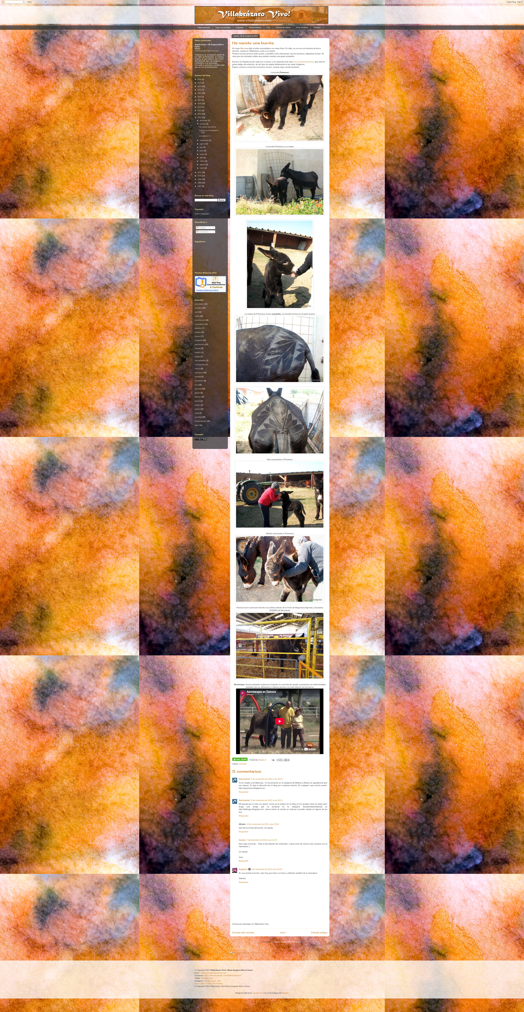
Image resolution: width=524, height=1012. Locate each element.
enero (202, 168)
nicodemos (257, 993)
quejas (197, 409)
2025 (200, 83)
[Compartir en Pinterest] (288, 760)
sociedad (198, 417)
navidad (198, 377)
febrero (203, 165)
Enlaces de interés (283, 27)
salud (197, 413)
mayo (202, 154)
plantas (197, 397)
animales (243, 764)
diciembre (204, 120)
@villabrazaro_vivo (212, 981)
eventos (198, 332)
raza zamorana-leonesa (303, 62)
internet (198, 348)
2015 (200, 107)
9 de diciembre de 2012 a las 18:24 (266, 869)
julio (201, 147)
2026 (200, 79)
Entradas (202, 228)
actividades (199, 304)
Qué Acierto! (244, 779)
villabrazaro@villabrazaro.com (206, 51)
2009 (200, 179)
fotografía (198, 340)
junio (202, 151)
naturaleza (199, 373)
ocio (196, 385)
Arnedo (242, 840)
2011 (200, 172)
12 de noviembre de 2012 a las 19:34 (262, 824)
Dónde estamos (255, 27)
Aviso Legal (199, 983)
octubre (203, 124)
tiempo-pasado (200, 421)
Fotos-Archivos (302, 27)
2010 (200, 176)
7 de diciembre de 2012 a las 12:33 (261, 840)
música (197, 369)
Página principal (203, 27)
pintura (197, 393)
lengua (197, 357)
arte (196, 312)
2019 (200, 97)
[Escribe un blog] (280, 760)
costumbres (199, 324)
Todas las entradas (222, 27)
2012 (200, 117)
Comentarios (203, 232)
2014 (200, 111)
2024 (200, 86)
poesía (197, 401)
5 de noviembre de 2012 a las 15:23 (266, 779)
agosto (203, 144)
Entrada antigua (319, 932)
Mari (242, 48)
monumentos (200, 365)
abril (202, 158)
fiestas (197, 336)
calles (197, 316)
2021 (200, 93)
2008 (200, 183)
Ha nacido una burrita (207, 127)
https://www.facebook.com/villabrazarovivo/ (222, 975)
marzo (202, 161)
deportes (198, 328)
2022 (200, 90)
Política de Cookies (214, 983)
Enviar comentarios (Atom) (285, 942)
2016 (200, 104)
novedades (199, 381)
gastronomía (200, 344)
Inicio (282, 932)
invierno (198, 352)
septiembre (204, 140)
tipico (197, 425)
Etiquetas (239, 27)
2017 (200, 100)
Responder (243, 792)
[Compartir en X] (283, 760)
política (197, 405)
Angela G (243, 869)
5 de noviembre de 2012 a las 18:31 (266, 800)
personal (198, 389)
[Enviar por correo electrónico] (278, 760)
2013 (200, 114)
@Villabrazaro (207, 978)
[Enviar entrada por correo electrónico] (273, 760)
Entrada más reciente (243, 932)
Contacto (317, 27)
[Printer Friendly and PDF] (240, 760)
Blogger (285, 993)
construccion (200, 320)
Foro (268, 27)
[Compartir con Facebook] (285, 760)
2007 (200, 186)
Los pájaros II (204, 136)
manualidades (200, 360)
